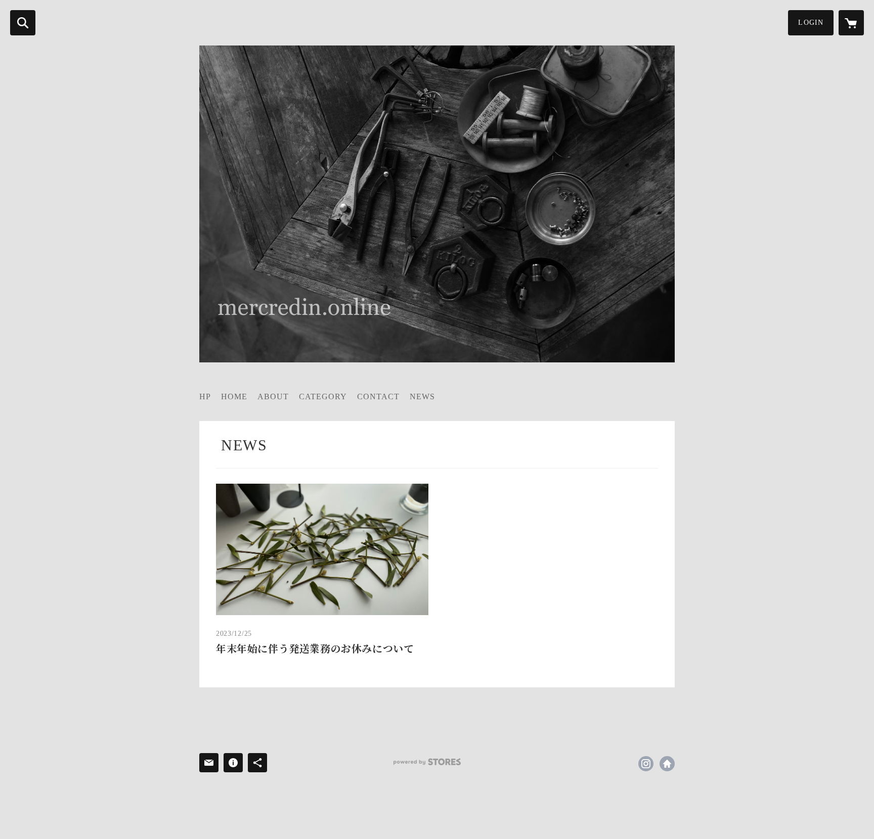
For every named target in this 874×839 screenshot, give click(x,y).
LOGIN (810, 22)
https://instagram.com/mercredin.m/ (645, 763)
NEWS (422, 396)
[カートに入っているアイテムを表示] (851, 22)
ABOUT (273, 396)
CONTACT (378, 396)
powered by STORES (427, 762)
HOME (234, 396)
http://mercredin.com (667, 763)
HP (205, 396)
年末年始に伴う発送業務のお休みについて (315, 649)
